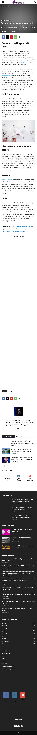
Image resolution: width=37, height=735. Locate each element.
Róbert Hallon (5, 31)
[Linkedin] (18, 429)
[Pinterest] (11, 37)
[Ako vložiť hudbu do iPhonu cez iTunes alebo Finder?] (6, 532)
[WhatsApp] (15, 37)
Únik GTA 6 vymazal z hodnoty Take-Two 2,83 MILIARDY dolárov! (17, 581)
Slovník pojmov (6, 653)
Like (7, 475)
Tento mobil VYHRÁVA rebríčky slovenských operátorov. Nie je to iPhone (18, 602)
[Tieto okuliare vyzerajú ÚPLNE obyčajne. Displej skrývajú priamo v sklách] (6, 443)
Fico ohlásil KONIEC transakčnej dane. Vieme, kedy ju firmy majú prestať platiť (21, 459)
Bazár (3, 656)
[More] (19, 37)
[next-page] (5, 466)
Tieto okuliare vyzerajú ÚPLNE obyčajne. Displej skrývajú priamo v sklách (22, 443)
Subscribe (30, 475)
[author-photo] (18, 415)
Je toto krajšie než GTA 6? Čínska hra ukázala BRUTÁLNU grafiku (17, 609)
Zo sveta (7, 20)
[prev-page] (3, 466)
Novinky (7, 6)
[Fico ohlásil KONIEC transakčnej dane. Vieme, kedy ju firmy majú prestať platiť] (6, 460)
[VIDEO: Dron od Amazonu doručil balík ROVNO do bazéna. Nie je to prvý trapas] (6, 451)
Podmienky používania (8, 666)
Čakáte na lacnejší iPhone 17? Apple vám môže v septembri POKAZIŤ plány (18, 588)
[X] (7, 37)
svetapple (10, 391)
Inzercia (4, 658)
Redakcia (4, 663)
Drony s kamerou (7, 179)
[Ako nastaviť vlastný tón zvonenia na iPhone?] (6, 540)
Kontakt (4, 661)
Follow (19, 475)
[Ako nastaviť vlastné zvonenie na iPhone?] (6, 547)
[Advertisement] (18, 312)
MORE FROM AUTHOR (22, 436)
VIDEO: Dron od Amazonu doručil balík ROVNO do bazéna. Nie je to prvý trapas (22, 451)
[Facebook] (3, 37)
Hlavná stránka (6, 651)
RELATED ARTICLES (8, 436)
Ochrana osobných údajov (9, 669)
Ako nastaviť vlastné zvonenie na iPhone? (23, 546)
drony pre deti (23, 62)
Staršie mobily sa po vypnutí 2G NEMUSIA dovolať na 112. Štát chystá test (18, 595)
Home (2, 6)
